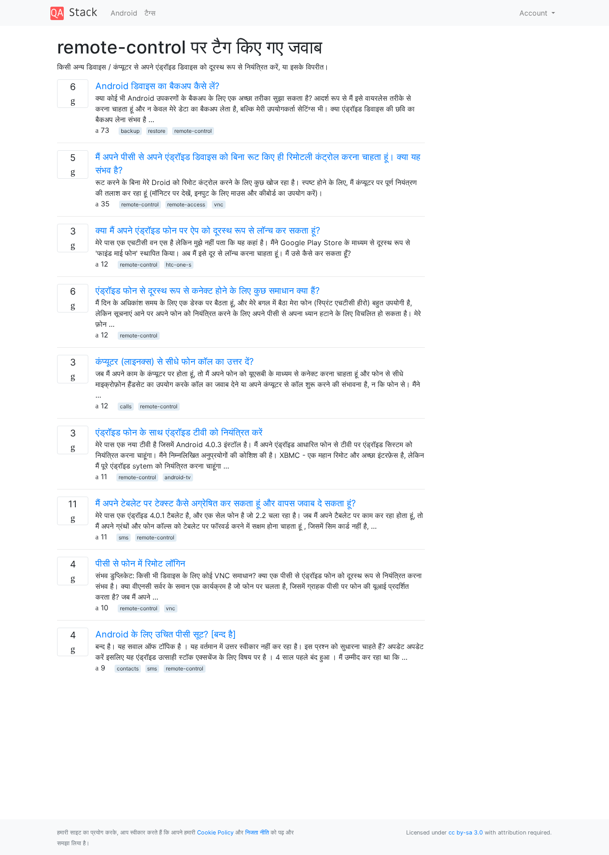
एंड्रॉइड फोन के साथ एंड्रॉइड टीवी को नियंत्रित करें (179, 432)
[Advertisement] (241, 735)
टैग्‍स (150, 12)
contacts (128, 668)
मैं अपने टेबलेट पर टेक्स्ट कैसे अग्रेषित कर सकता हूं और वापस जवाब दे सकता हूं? (225, 503)
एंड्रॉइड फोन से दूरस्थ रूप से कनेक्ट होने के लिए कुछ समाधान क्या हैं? (207, 290)
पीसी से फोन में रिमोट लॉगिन (140, 563)
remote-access (186, 204)
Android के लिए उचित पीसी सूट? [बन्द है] (165, 634)
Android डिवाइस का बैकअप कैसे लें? (157, 86)
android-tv (178, 477)
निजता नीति (257, 832)
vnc (218, 204)
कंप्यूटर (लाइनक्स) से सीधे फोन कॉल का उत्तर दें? (174, 361)
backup (130, 130)
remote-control (193, 130)
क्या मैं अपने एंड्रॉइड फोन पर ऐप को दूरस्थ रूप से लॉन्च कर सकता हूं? (207, 230)
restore (156, 130)
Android (124, 12)
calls (126, 406)
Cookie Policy (215, 832)
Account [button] (534, 12)
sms (123, 537)
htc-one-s (178, 264)
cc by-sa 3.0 (466, 832)
